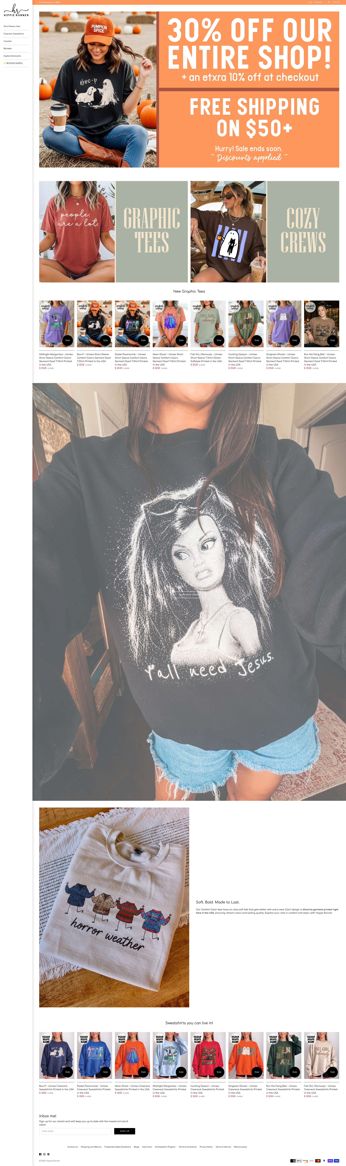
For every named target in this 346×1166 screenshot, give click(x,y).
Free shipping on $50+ (49, 2)
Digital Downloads (12, 56)
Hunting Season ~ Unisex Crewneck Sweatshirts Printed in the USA (207, 1089)
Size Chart (147, 1147)
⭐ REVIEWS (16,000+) (13, 63)
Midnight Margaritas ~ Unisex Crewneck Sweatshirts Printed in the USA (169, 1089)
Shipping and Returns (91, 1147)
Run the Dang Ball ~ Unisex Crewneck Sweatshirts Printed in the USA (283, 1089)
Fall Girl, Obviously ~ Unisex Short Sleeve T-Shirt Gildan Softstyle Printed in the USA (206, 358)
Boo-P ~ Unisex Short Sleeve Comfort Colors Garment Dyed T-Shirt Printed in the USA (94, 358)
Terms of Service (223, 1147)
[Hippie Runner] (16, 10)
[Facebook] (40, 1155)
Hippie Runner (52, 1161)
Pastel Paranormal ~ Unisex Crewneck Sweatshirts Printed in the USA (93, 1089)
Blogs (136, 1147)
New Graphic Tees (189, 291)
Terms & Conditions (188, 1147)
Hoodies (7, 41)
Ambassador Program (165, 1147)
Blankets (7, 49)
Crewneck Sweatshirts (14, 34)
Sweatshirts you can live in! (189, 1023)
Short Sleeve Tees (12, 26)
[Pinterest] (48, 1155)
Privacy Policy (206, 1147)
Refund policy (240, 1147)
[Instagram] (44, 1155)
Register (318, 2)
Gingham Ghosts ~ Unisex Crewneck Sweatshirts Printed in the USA (245, 1089)
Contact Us (72, 1147)
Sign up (124, 1131)
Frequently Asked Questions (117, 1147)
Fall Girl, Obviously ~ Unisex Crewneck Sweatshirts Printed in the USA (320, 1089)
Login (310, 2)
